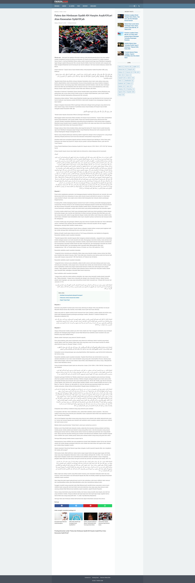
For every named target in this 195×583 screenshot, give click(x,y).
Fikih (78, 6)
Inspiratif (122, 77)
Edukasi (121, 72)
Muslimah (93, 6)
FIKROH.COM (99, 580)
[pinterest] (90, 505)
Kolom (120, 80)
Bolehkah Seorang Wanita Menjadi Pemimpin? (71, 295)
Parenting (130, 89)
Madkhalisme (129, 80)
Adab (120, 66)
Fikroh (121, 75)
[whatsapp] (105, 505)
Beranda (57, 6)
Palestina (121, 89)
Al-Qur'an (71, 6)
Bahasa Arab (122, 69)
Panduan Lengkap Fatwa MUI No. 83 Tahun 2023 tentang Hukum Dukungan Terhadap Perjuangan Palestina (131, 36)
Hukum (128, 75)
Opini (129, 86)
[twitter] (76, 505)
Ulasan (121, 94)
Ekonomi (129, 72)
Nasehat (121, 86)
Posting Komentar (72, 23)
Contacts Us (87, 577)
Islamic (131, 77)
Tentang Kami (95, 577)
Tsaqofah (130, 92)
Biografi (85, 6)
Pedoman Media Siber (105, 577)
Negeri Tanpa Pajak (65, 300)
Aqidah (64, 6)
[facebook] (62, 505)
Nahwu (130, 83)
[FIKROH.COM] (62, 1)
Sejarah (121, 92)
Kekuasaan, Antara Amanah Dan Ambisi (69, 297)
